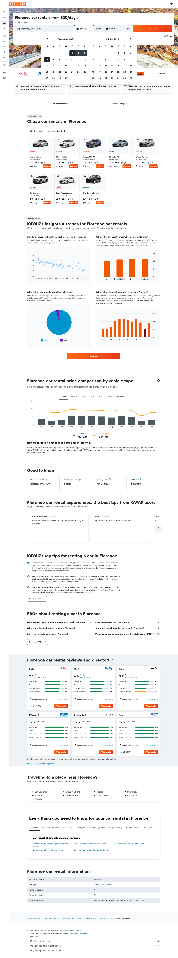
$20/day (68, 17)
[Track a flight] (4, 57)
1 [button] (59, 53)
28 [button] (53, 78)
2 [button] (66, 53)
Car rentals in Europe (52, 918)
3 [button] (72, 53)
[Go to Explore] (4, 52)
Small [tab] (64, 396)
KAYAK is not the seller (40, 941)
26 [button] (85, 72)
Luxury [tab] (108, 396)
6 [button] (47, 59)
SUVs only (168, 36)
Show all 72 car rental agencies (41, 764)
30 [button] (66, 78)
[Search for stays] (4, 17)
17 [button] (72, 65)
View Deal (47, 166)
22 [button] (60, 72)
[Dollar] (64, 669)
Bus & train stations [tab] (50, 828)
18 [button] (78, 65)
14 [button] (53, 65)
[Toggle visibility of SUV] (63, 340)
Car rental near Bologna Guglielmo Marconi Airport (50, 844)
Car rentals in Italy (69, 918)
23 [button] (66, 72)
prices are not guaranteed (79, 933)
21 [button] (53, 72)
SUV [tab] (92, 396)
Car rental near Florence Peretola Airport (90, 843)
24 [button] (72, 72)
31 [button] (131, 78)
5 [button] (84, 53)
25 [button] (78, 72)
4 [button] (78, 53)
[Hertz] (154, 669)
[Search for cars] (4, 23)
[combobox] (22, 22)
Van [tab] (100, 396)
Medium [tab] (74, 396)
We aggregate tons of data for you (45, 945)
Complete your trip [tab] (97, 828)
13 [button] (47, 65)
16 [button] (66, 65)
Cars (39, 918)
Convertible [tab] (120, 396)
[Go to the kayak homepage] (17, 4)
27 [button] (47, 78)
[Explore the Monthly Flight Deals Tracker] (4, 46)
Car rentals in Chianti (104, 918)
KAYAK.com (31, 918)
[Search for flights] (4, 12)
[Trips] (4, 65)
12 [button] (85, 59)
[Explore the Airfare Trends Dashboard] (4, 41)
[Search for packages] (4, 28)
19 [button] (85, 65)
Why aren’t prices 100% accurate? (45, 950)
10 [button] (72, 59)
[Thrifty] (109, 669)
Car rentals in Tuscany (86, 918)
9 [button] (66, 59)
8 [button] (59, 59)
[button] (4, 4)
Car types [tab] (81, 828)
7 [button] (53, 59)
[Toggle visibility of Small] (44, 340)
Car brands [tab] (68, 828)
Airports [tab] (34, 828)
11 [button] (78, 59)
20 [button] (47, 72)
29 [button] (60, 78)
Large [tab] (84, 396)
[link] (93, 356)
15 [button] (60, 65)
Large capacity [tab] (115, 828)
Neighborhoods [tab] (132, 828)
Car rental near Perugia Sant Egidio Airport (91, 850)
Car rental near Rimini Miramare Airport (49, 850)
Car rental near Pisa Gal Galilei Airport (129, 843)
